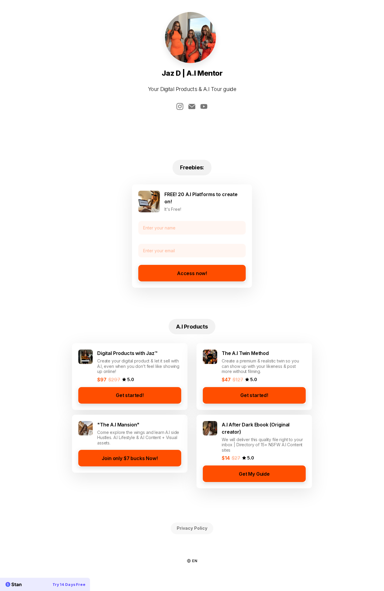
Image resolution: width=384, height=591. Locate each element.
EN (194, 561)
